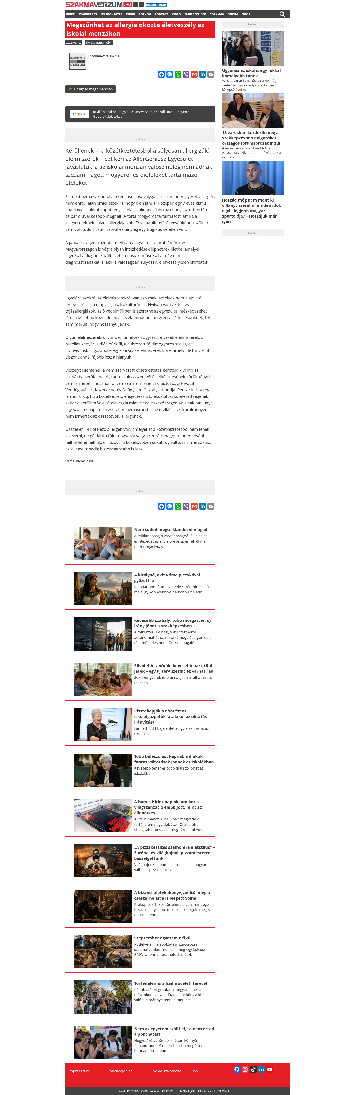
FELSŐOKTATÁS (111, 13)
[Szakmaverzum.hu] (104, 6)
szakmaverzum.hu (104, 56)
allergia (89, 42)
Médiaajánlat (120, 1071)
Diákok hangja (156, 5)
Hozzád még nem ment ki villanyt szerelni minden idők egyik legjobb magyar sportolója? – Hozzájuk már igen (251, 210)
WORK (130, 13)
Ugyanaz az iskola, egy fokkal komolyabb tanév (251, 73)
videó (176, 13)
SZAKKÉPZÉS (87, 13)
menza (99, 42)
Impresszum (79, 1071)
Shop (246, 13)
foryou (145, 13)
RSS (195, 1071)
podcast (161, 13)
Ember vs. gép (195, 13)
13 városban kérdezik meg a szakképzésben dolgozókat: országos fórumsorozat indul (251, 138)
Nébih (108, 42)
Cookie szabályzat (166, 1071)
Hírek (70, 13)
